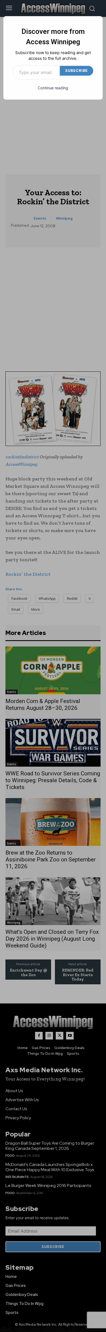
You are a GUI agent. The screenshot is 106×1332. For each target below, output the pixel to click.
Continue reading (53, 87)
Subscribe (76, 70)
